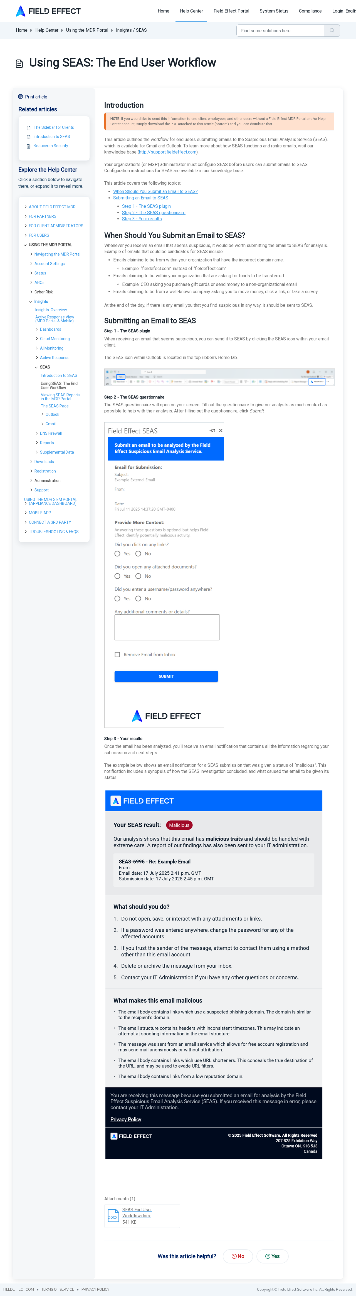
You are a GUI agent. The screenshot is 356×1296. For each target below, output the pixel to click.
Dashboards (50, 329)
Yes (275, 1256)
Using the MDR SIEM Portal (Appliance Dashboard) (50, 501)
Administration (47, 480)
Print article (36, 97)
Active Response (55, 357)
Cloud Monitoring (55, 339)
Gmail (51, 424)
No (241, 1256)
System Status (274, 11)
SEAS (45, 367)
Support (41, 490)
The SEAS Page (55, 406)
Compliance (310, 11)
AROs (39, 282)
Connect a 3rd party (50, 522)
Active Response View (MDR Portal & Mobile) (54, 319)
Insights (41, 301)
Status (40, 273)
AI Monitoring (51, 348)
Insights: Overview (51, 310)
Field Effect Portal (231, 11)
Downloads (44, 461)
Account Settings (49, 263)
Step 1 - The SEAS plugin (148, 206)
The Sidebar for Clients (54, 127)
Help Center (191, 11)
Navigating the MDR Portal (57, 254)
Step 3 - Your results (142, 218)
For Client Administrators (56, 226)
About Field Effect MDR (52, 207)
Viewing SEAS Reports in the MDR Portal (60, 397)
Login (337, 11)
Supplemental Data (57, 452)
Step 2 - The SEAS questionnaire (154, 212)
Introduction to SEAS (52, 136)
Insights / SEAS (131, 30)
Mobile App (40, 513)
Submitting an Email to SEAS (140, 198)
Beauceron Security (51, 146)
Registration (45, 471)
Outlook (52, 414)
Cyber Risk (43, 292)
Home (163, 11)
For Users (39, 235)
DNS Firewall (51, 433)
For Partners (42, 216)
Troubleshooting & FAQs (54, 532)
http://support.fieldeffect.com (167, 152)
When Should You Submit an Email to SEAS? (155, 191)
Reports (47, 443)
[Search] (332, 30)
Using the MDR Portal (87, 30)
